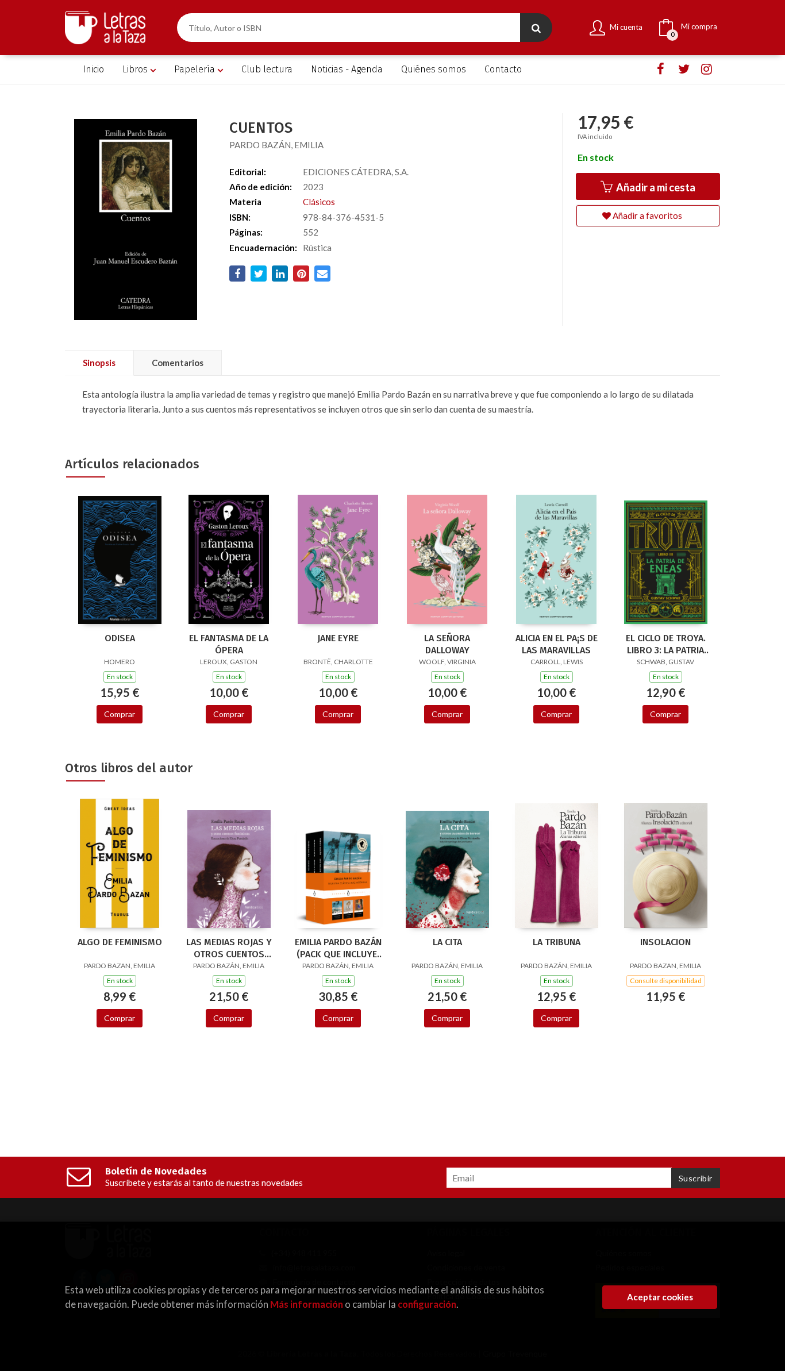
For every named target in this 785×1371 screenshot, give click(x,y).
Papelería (195, 69)
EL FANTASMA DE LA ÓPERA (228, 644)
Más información (306, 1304)
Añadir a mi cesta (654, 187)
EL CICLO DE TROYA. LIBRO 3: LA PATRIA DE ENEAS (666, 644)
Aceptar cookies (660, 1297)
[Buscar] (536, 27)
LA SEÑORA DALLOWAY (447, 644)
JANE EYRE (338, 638)
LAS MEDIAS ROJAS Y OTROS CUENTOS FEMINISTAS (229, 948)
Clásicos (319, 202)
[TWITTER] (683, 69)
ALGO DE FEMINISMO (120, 942)
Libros (136, 69)
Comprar (119, 714)
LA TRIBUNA (556, 942)
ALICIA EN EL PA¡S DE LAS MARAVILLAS (556, 644)
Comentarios (177, 362)
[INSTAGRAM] (706, 69)
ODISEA (120, 638)
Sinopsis (99, 362)
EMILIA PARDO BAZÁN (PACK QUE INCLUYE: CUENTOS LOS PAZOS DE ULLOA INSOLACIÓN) (338, 948)
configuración (427, 1304)
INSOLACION (665, 942)
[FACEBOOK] (660, 69)
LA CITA (447, 942)
